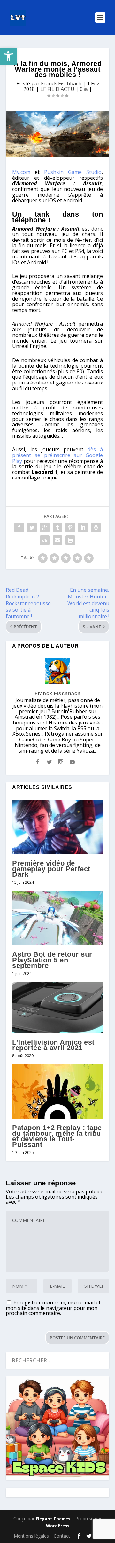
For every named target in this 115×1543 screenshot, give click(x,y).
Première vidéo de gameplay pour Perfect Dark (51, 868)
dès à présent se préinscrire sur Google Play (57, 455)
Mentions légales (31, 1536)
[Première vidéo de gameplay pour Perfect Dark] (57, 827)
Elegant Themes (53, 1519)
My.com (21, 172)
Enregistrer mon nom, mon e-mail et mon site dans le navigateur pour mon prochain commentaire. (53, 1308)
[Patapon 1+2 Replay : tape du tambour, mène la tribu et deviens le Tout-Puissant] (57, 1091)
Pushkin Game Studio (73, 172)
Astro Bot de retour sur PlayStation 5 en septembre (52, 959)
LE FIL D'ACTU (57, 88)
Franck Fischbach (61, 83)
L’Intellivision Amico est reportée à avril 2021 (53, 1045)
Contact (62, 1536)
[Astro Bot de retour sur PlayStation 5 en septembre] (57, 918)
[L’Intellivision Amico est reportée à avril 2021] (57, 1007)
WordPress (57, 1526)
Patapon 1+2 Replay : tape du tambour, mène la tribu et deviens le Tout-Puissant (57, 1136)
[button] (8, 56)
